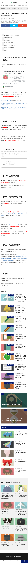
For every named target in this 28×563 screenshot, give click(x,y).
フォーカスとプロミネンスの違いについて (21, 471)
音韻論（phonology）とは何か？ (20, 453)
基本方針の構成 (6, 40)
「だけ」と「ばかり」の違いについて (20, 346)
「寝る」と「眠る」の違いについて (20, 328)
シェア (11, 562)
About (6, 5)
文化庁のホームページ (6, 100)
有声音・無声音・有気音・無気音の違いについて (20, 338)
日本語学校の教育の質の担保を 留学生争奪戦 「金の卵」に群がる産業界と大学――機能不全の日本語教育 (14, 258)
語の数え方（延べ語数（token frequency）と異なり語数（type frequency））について (21, 310)
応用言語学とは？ (12, 5)
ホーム (2, 5)
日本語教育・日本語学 (11, 8)
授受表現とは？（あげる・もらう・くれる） (21, 444)
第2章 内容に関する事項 (9, 45)
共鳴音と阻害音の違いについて (21, 462)
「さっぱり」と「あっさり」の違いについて (7, 512)
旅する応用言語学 (18, 556)
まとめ (5, 50)
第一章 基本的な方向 (8, 42)
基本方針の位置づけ (7, 37)
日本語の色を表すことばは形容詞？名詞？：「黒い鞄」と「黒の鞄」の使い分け (21, 529)
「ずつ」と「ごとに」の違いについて (20, 376)
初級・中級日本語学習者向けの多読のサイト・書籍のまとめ (20, 368)
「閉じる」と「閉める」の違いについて (7, 528)
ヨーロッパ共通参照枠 (13, 224)
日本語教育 (20, 8)
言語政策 (17, 22)
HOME (3, 8)
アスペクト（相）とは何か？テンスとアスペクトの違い (21, 496)
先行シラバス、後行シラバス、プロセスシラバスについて (20, 320)
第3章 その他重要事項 (8, 47)
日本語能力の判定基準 (10, 22)
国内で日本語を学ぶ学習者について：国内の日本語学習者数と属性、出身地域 (20, 357)
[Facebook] (5, 25)
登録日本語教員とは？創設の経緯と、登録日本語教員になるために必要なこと (7, 497)
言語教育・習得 (20, 5)
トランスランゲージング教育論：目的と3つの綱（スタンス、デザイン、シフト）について (21, 435)
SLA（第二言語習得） (9, 383)
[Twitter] (14, 25)
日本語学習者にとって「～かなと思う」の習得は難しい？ (20, 386)
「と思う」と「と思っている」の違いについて (20, 545)
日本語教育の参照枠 (11, 20)
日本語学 (11, 294)
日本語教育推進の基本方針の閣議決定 (11, 35)
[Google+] (22, 25)
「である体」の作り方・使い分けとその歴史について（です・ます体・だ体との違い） (20, 298)
